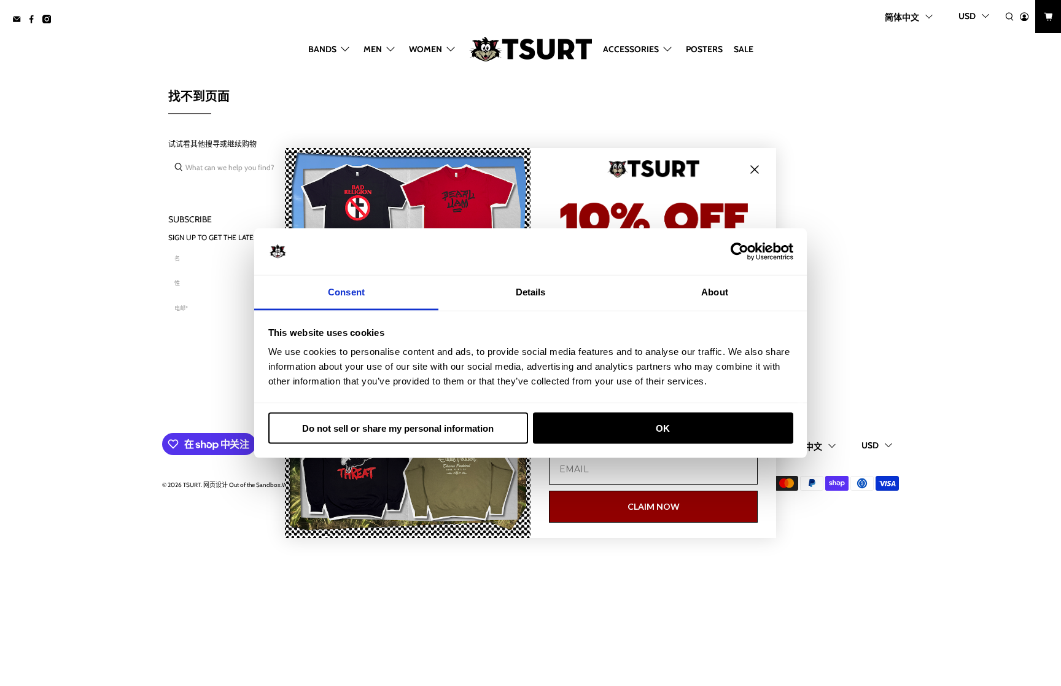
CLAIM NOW (654, 506)
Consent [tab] (346, 292)
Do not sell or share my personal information (398, 428)
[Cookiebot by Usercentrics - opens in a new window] (739, 252)
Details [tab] (531, 292)
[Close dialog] (754, 169)
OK (663, 428)
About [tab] (714, 292)
